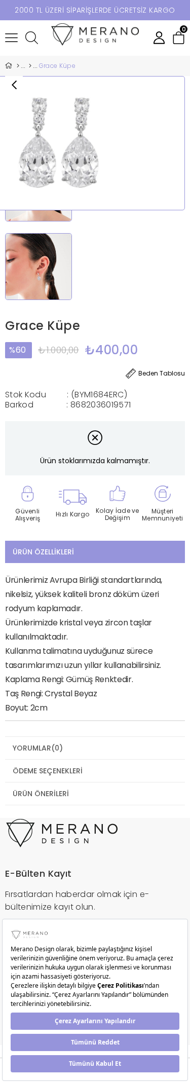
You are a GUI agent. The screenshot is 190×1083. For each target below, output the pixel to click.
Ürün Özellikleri (43, 552)
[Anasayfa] (18, 66)
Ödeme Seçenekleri (48, 771)
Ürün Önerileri (41, 794)
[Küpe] (30, 66)
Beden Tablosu (161, 373)
